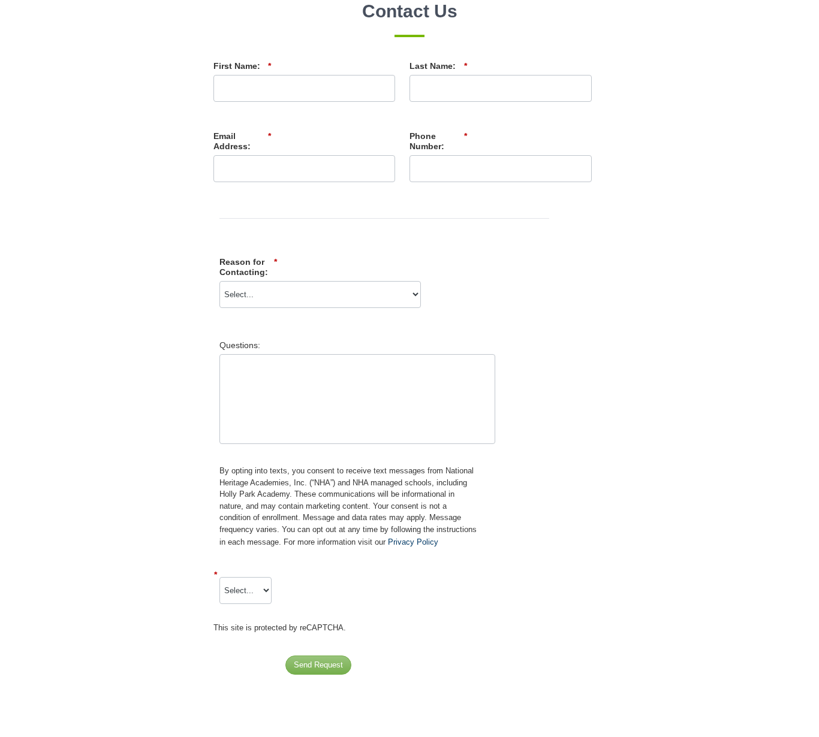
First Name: (242, 66)
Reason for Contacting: (248, 267)
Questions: (239, 345)
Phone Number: (438, 141)
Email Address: (242, 141)
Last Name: (438, 66)
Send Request (318, 664)
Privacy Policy (413, 541)
